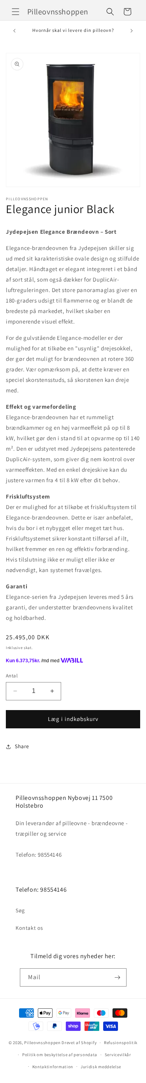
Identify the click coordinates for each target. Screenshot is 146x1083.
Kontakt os (29, 927)
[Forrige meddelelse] (14, 30)
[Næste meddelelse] (131, 30)
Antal (12, 675)
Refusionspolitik (120, 1042)
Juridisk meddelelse (101, 1066)
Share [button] (22, 746)
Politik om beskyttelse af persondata (59, 1054)
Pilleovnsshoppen (42, 1042)
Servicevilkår (118, 1054)
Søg (20, 910)
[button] (15, 11)
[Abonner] (117, 977)
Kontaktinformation (53, 1066)
